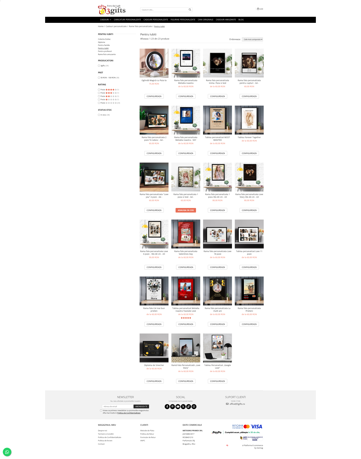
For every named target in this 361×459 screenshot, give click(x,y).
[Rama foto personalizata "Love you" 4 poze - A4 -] (154, 177)
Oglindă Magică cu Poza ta (154, 80)
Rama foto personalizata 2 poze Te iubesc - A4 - (154, 138)
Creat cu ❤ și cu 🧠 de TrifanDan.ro (227, 445)
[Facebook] (167, 406)
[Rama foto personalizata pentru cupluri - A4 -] (249, 63)
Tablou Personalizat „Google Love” (217, 366)
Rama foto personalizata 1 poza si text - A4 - (185, 195)
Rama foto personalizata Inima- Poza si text (217, 81)
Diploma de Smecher (154, 365)
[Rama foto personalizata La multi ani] (217, 291)
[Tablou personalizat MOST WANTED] (217, 120)
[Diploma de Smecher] (154, 347)
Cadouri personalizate (156, 19)
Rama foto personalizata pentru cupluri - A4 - (249, 81)
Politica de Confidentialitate (128, 413)
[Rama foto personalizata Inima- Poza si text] (217, 63)
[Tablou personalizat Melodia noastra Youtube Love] (185, 291)
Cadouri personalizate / (117, 26)
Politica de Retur (147, 434)
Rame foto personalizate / (141, 26)
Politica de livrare (105, 440)
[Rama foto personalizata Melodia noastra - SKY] (185, 120)
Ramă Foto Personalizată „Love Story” (185, 366)
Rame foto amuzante (107, 54)
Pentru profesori (105, 51)
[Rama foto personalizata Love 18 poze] (217, 234)
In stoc (103, 115)
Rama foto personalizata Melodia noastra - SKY (185, 138)
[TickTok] (188, 406)
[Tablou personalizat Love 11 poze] (249, 234)
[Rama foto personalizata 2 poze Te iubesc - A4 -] (154, 120)
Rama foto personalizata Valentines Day (185, 252)
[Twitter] (183, 406)
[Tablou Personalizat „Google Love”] (217, 347)
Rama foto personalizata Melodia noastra (185, 81)
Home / (101, 26)
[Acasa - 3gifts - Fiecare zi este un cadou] (112, 10)
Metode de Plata (147, 430)
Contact (101, 444)
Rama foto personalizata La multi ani (217, 309)
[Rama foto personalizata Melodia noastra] (185, 63)
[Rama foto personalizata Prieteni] (249, 291)
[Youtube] (177, 406)
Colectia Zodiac (104, 39)
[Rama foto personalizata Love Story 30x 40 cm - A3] (249, 177)
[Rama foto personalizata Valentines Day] (185, 234)
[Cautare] (189, 9)
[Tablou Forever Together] (249, 120)
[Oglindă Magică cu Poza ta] (154, 63)
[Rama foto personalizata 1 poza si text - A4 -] (185, 177)
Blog (241, 19)
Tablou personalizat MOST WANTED (217, 138)
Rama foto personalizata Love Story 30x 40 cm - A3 (249, 195)
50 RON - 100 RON (108, 77)
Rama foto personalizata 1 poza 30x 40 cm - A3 (217, 195)
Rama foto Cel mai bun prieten (154, 309)
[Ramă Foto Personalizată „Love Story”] (185, 347)
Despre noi (102, 430)
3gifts (103, 65)
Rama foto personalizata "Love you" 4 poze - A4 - (154, 195)
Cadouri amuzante (226, 19)
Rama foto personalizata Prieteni (249, 309)
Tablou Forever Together (249, 137)
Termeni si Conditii (106, 434)
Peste (103, 89)
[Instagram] (193, 406)
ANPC (142, 440)
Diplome (101, 42)
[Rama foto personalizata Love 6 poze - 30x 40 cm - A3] (154, 234)
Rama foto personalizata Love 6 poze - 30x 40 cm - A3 (154, 252)
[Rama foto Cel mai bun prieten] (154, 291)
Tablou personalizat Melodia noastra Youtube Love (185, 309)
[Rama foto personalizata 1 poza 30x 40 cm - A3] (217, 177)
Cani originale (205, 19)
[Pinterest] (172, 406)
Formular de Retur (148, 437)
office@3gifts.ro (237, 403)
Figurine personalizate (183, 19)
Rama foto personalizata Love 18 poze (217, 252)
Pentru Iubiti (103, 48)
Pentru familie (104, 45)
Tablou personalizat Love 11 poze (249, 252)
